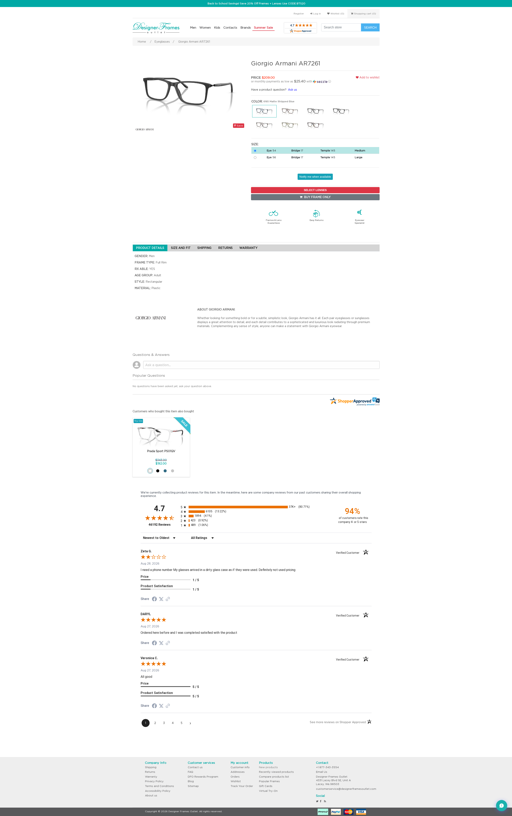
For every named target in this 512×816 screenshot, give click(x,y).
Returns (150, 771)
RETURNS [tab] (225, 247)
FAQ (190, 771)
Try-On (138, 421)
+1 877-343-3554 (327, 767)
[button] (293, 81)
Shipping (150, 767)
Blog (191, 781)
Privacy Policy (154, 781)
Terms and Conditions (159, 786)
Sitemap (193, 786)
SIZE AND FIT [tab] (181, 247)
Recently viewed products (276, 771)
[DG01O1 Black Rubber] (157, 471)
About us (151, 795)
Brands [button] (245, 27)
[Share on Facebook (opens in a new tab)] (154, 599)
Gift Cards (265, 786)
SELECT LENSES (315, 190)
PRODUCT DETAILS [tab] (150, 247)
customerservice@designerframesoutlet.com (346, 788)
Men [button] (193, 27)
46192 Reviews (164, 525)
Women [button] (205, 27)
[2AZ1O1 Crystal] (150, 471)
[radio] (256, 507)
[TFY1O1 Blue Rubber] (165, 471)
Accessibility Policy (157, 790)
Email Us (321, 771)
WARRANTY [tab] (248, 247)
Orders (235, 776)
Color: (257, 101)
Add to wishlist (369, 77)
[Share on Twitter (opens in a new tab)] (161, 599)
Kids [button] (217, 27)
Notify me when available (315, 176)
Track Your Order (242, 786)
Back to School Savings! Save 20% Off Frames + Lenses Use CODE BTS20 (256, 3)
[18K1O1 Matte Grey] (172, 471)
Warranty (151, 776)
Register (299, 13)
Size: (255, 144)
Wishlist (236, 781)
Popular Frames (269, 781)
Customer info (240, 767)
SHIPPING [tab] (204, 247)
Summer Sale (263, 27)
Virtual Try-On (268, 790)
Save (239, 125)
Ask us (292, 89)
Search (370, 27)
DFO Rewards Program (203, 776)
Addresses (238, 771)
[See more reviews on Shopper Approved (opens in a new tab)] (168, 599)
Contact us (195, 767)
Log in (316, 13)
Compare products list (274, 776)
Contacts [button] (230, 27)
